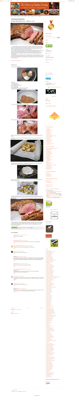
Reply (14, 237)
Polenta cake (48, 299)
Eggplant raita (48, 262)
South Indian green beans (50, 312)
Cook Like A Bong (48, 132)
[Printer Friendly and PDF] (14, 227)
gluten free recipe (48, 350)
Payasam (47, 294)
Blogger (39, 395)
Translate (52, 84)
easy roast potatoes (49, 347)
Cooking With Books (49, 153)
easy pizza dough (48, 346)
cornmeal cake (48, 339)
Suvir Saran (48, 128)
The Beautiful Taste (49, 159)
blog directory (47, 384)
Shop (15, 16)
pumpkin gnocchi (48, 363)
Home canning (48, 269)
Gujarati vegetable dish (49, 266)
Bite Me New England (49, 149)
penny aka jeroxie (16, 263)
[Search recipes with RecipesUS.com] (48, 103)
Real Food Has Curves (49, 156)
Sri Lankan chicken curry (49, 316)
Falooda (47, 263)
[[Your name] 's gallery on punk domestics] (54, 87)
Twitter (25, 16)
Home (12, 16)
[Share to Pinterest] (32, 227)
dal (46, 342)
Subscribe (18, 16)
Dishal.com (48, 173)
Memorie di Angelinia (49, 162)
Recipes (29, 16)
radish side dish (48, 366)
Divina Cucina (48, 163)
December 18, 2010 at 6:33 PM (28, 245)
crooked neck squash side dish (50, 340)
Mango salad (48, 290)
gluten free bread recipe (49, 348)
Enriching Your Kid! (49, 136)
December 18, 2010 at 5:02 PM (23, 240)
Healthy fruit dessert (49, 268)
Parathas (47, 293)
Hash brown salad (49, 267)
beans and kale (48, 322)
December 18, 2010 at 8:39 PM (19, 251)
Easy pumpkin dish (49, 261)
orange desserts (48, 359)
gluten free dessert (49, 349)
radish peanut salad (49, 365)
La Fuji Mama (48, 155)
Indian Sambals (48, 273)
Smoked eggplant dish (49, 310)
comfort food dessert (49, 336)
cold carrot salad (48, 335)
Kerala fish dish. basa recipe (50, 287)
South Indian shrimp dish (49, 313)
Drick (14, 276)
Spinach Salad (48, 314)
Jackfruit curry (48, 286)
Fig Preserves (48, 264)
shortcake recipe (48, 368)
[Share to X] (30, 227)
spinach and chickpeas (49, 372)
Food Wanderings (48, 152)
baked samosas (48, 320)
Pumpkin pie (48, 301)
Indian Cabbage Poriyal (49, 270)
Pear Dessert (48, 296)
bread (47, 324)
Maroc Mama (48, 158)
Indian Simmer (48, 129)
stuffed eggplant (48, 373)
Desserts (32, 16)
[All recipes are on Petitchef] (49, 237)
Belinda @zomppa (16, 240)
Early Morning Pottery (49, 182)
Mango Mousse (48, 289)
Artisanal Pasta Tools (49, 186)
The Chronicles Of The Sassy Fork (51, 135)
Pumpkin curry (48, 300)
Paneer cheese (48, 292)
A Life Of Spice (48, 133)
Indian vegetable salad (49, 285)
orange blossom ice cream (50, 358)
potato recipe (48, 362)
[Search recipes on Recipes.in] (48, 53)
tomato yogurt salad (49, 374)
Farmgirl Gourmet (48, 151)
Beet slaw (47, 250)
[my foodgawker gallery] (54, 209)
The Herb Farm (48, 160)
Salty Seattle (48, 150)
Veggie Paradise (48, 144)
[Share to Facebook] (31, 227)
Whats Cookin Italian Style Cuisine (18, 245)
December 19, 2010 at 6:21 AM (19, 276)
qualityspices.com (48, 175)
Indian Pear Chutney (49, 271)
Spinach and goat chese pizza (50, 315)
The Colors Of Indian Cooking (49, 74)
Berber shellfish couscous (50, 251)
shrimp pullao (48, 369)
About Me (39, 16)
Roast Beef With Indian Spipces (17, 228)
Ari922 (14, 283)
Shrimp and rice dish (49, 309)
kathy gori (49, 203)
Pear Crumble (48, 295)
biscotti (47, 323)
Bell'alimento (48, 157)
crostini (47, 341)
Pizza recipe (48, 298)
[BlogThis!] (28, 227)
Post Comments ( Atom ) (18, 309)
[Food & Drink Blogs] (48, 100)
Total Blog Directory (23, 391)
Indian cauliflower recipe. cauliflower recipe (52, 276)
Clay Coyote (48, 181)
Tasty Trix (47, 161)
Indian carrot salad (49, 274)
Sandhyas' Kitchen (49, 134)
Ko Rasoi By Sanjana (49, 130)
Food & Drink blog (48, 101)
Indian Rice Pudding (49, 272)
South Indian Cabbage (49, 311)
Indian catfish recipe (49, 275)
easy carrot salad (48, 343)
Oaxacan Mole (48, 291)
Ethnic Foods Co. (48, 176)
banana (47, 321)
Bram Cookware (48, 180)
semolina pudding (49, 367)
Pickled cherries (48, 297)
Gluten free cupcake (49, 265)
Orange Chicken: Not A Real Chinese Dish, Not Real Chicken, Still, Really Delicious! (53, 193)
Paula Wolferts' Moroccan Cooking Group (52, 148)
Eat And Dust (48, 131)
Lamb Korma (48, 288)
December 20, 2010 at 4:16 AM (21, 288)
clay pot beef (48, 333)
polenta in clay (48, 361)
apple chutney (48, 319)
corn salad (47, 338)
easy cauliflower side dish (50, 344)
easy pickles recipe (49, 345)
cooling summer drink (49, 337)
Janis (14, 251)
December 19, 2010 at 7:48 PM (20, 283)
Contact (22, 16)
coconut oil (48, 334)
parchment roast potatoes (50, 360)
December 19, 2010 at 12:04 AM (21, 256)
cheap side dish (48, 325)
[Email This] (27, 227)
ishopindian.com (48, 174)
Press (36, 16)
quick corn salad (48, 364)
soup (47, 371)
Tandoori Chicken (48, 317)
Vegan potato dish (49, 318)
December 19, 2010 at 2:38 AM (23, 263)
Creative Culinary (48, 154)
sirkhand (47, 370)
